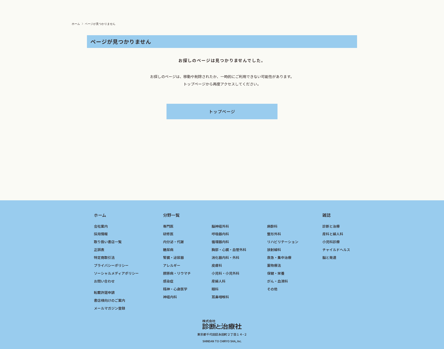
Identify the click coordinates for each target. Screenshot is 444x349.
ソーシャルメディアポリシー (116, 273)
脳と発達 (329, 257)
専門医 (168, 226)
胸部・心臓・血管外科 (229, 249)
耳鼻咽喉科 (220, 296)
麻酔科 (272, 226)
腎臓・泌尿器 (173, 257)
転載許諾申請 (104, 292)
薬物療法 (274, 265)
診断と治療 (331, 226)
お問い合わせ (104, 281)
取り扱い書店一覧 (108, 241)
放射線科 (274, 249)
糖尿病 (168, 249)
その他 (272, 288)
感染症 (168, 281)
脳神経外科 (220, 226)
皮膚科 (217, 265)
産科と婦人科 (332, 233)
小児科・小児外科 (225, 273)
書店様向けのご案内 (109, 300)
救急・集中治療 (279, 257)
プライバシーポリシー (111, 265)
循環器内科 (220, 241)
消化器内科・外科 (225, 257)
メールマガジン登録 (109, 308)
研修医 (168, 233)
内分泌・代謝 (173, 241)
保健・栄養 (275, 273)
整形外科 (274, 233)
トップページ (222, 111)
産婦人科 (218, 281)
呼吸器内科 (220, 233)
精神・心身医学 (175, 288)
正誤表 (99, 249)
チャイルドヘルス (336, 249)
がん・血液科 (277, 281)
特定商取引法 (104, 257)
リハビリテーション (282, 241)
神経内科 (170, 296)
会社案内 (101, 226)
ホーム (76, 23)
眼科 (215, 288)
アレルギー (171, 265)
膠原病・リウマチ (177, 273)
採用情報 (101, 233)
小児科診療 (331, 241)
